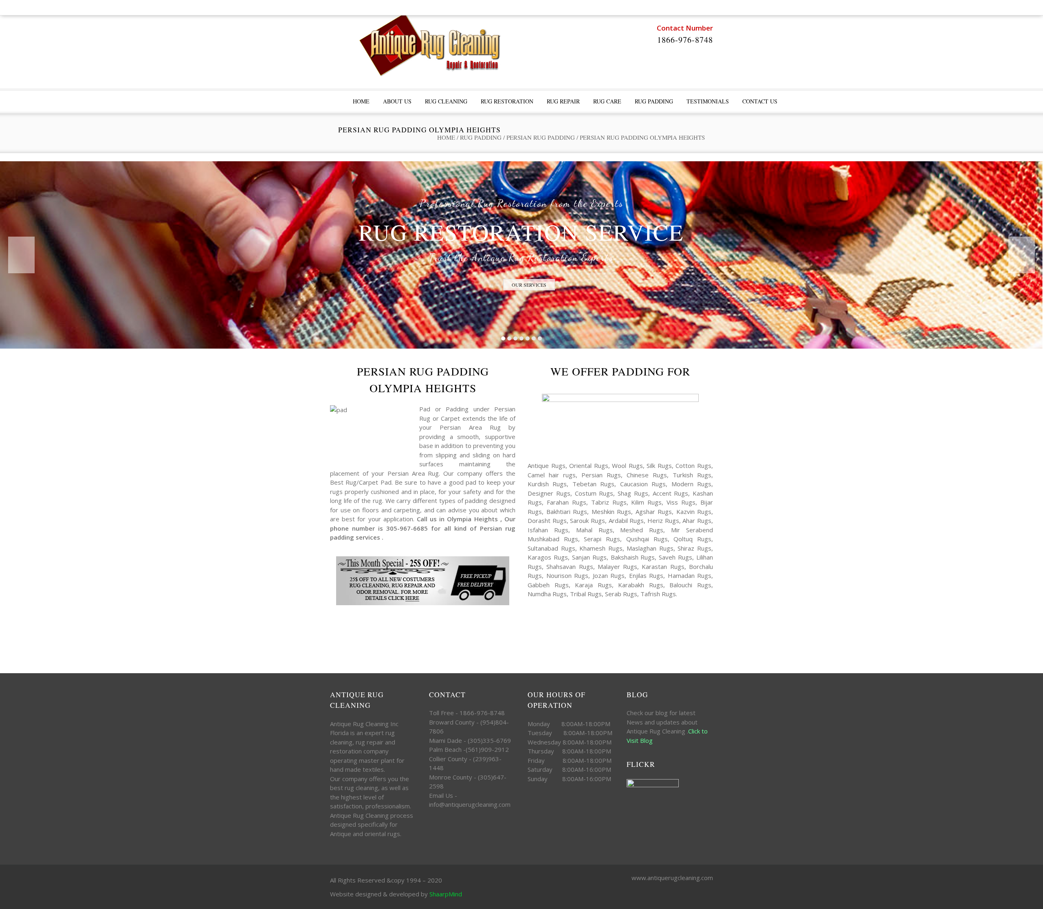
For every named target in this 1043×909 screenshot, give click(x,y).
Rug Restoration (507, 101)
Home (446, 137)
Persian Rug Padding (540, 137)
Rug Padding (654, 101)
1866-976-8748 (685, 39)
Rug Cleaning (446, 101)
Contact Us (759, 101)
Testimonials (708, 101)
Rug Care (607, 101)
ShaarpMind (445, 894)
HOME (361, 101)
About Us (397, 101)
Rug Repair (563, 101)
